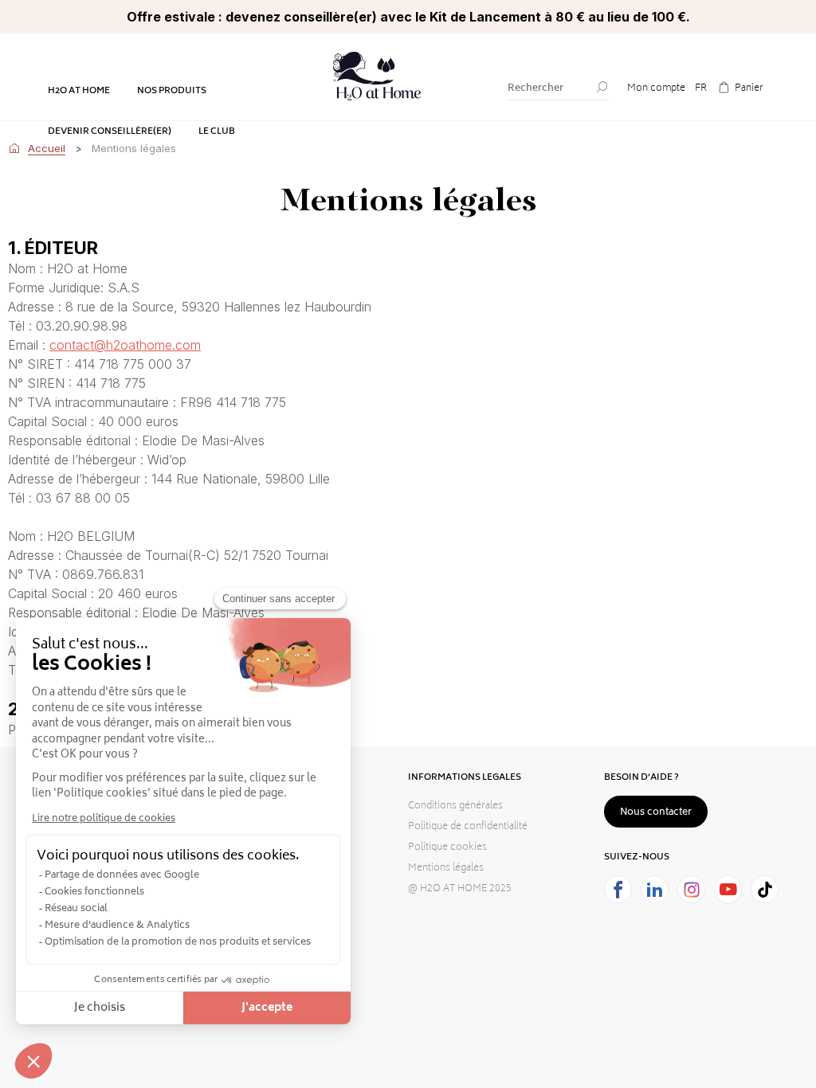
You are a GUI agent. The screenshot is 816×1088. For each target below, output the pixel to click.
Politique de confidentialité (468, 827)
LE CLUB (216, 131)
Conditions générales (455, 806)
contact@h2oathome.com (125, 345)
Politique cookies (447, 847)
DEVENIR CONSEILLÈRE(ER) (109, 131)
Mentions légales (446, 868)
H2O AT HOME (79, 91)
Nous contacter (656, 812)
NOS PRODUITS (171, 91)
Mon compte (656, 88)
